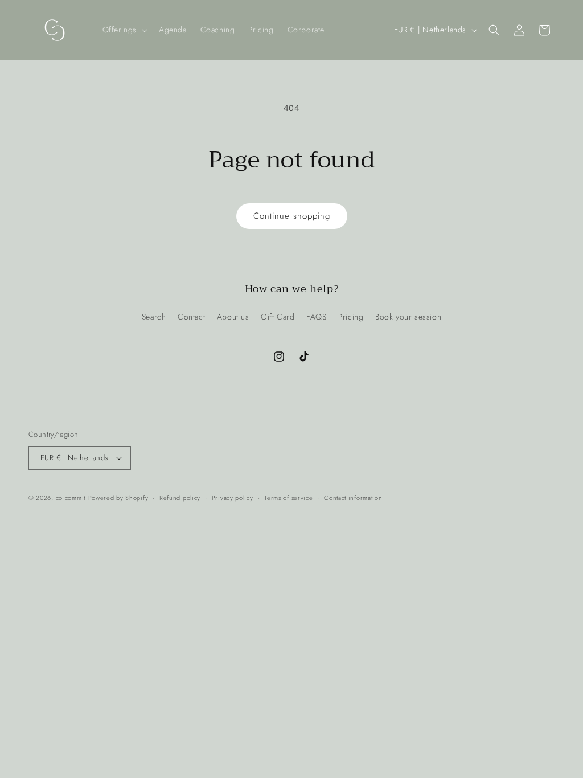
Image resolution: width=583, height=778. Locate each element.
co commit (70, 497)
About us (233, 316)
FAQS (316, 316)
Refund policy (179, 497)
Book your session (408, 316)
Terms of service (288, 497)
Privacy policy (232, 497)
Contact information (353, 497)
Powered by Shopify (118, 497)
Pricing (350, 316)
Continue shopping (291, 216)
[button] (124, 30)
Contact (191, 316)
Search (154, 316)
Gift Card (277, 316)
